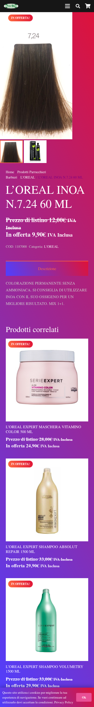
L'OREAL (27, 177)
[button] (86, 20)
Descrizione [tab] (47, 268)
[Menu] (67, 6)
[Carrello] (88, 6)
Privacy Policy (63, 702)
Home (10, 172)
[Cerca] (78, 6)
